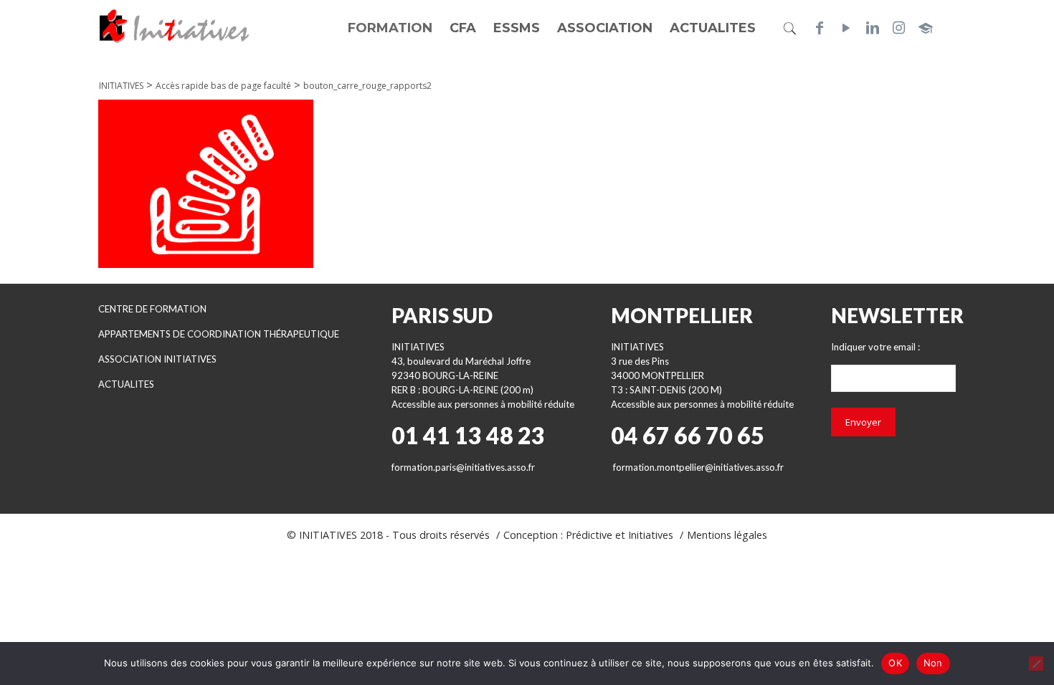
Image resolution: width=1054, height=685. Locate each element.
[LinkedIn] (872, 28)
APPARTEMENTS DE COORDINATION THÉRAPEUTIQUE (218, 334)
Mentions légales (727, 535)
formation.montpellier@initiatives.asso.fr (698, 467)
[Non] (1036, 663)
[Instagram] (899, 28)
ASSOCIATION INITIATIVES (157, 359)
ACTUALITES (126, 384)
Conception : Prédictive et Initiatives (588, 535)
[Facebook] (819, 28)
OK (895, 663)
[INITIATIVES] (175, 25)
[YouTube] (846, 28)
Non (933, 663)
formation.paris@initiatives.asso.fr (463, 467)
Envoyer (863, 422)
